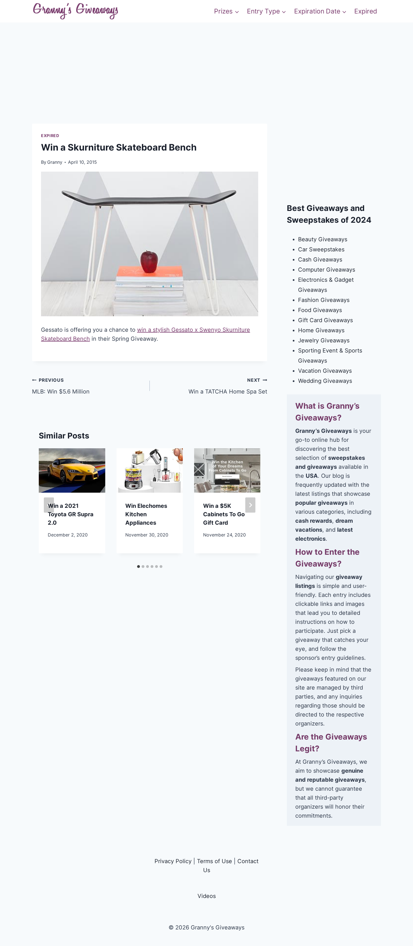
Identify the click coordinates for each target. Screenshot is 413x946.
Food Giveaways (320, 310)
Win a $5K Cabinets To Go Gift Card (224, 514)
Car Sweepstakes (321, 249)
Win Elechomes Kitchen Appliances (146, 514)
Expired (365, 11)
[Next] (250, 505)
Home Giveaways (321, 330)
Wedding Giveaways (325, 381)
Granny (54, 162)
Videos (207, 896)
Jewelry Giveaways (324, 340)
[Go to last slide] (49, 505)
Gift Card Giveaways (325, 320)
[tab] (138, 566)
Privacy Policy (173, 861)
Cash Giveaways (320, 259)
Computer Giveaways (326, 269)
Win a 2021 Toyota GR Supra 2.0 (71, 514)
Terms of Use (214, 861)
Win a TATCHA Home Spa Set (228, 386)
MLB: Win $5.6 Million (61, 386)
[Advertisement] (206, 84)
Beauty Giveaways (322, 239)
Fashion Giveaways (324, 300)
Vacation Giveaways (325, 370)
